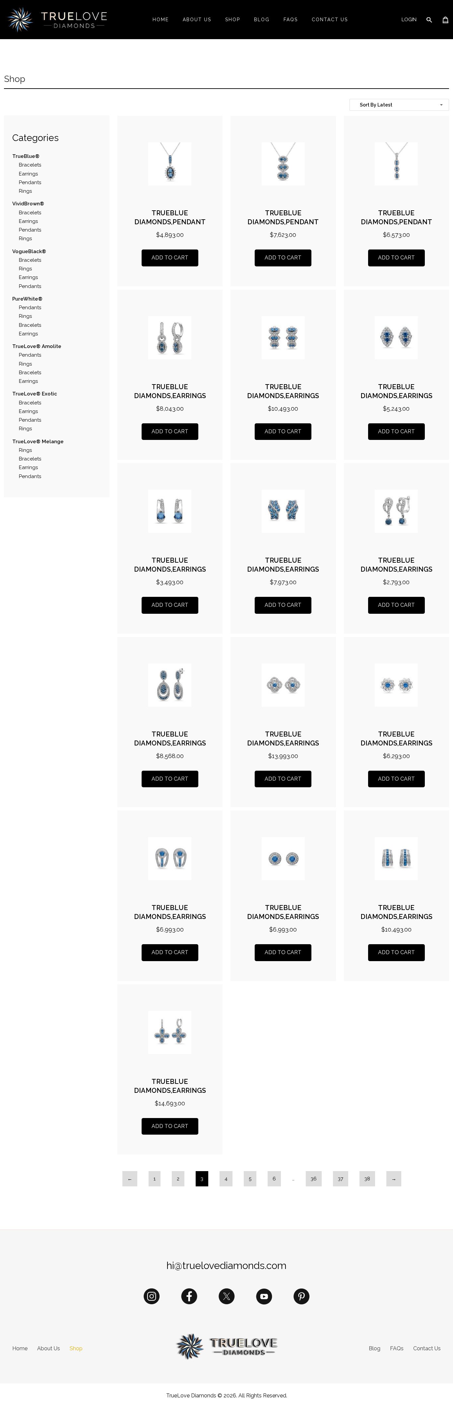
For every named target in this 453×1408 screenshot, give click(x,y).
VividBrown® (28, 204)
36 (314, 1179)
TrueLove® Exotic (35, 394)
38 (367, 1179)
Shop (232, 19)
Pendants (30, 182)
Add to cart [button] (170, 257)
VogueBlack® (29, 251)
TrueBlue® (26, 156)
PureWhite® (28, 299)
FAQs (291, 19)
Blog (262, 19)
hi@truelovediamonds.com (226, 1265)
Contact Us (330, 19)
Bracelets (30, 165)
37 (340, 1179)
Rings (25, 191)
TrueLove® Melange (38, 442)
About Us (197, 19)
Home (161, 19)
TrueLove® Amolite (37, 346)
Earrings (28, 174)
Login (409, 20)
